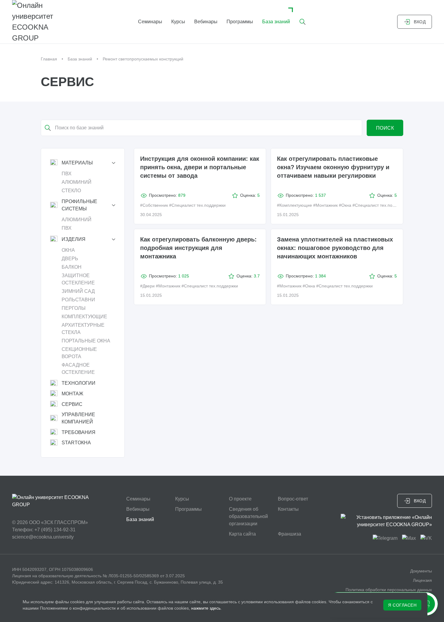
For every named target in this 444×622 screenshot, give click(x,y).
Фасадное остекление (78, 368)
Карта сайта (242, 533)
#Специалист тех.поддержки (197, 205)
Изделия (73, 239)
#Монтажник (325, 205)
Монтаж (72, 393)
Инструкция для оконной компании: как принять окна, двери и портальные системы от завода (199, 167)
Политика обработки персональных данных (389, 589)
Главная (49, 59)
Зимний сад (78, 291)
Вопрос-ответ (293, 498)
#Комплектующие (294, 205)
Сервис (72, 404)
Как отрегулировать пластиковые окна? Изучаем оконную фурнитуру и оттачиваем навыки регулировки (333, 167)
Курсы (178, 21)
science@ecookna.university (43, 536)
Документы (421, 571)
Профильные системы (79, 205)
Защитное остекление (78, 279)
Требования (78, 432)
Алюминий (77, 182)
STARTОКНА (76, 442)
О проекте (240, 498)
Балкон (72, 267)
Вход (420, 21)
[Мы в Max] (409, 537)
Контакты (288, 509)
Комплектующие (84, 316)
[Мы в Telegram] (385, 537)
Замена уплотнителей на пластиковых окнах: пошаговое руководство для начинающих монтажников (335, 248)
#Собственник (154, 205)
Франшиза (289, 533)
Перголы (73, 308)
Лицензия (422, 580)
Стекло (71, 190)
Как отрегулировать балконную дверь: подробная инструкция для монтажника (198, 248)
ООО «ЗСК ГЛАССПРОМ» (58, 522)
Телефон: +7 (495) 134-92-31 (44, 529)
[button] (302, 22)
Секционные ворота (79, 353)
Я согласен (402, 605)
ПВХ (67, 173)
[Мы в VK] (426, 537)
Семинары (150, 21)
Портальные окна (86, 340)
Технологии (78, 383)
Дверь (70, 258)
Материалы (77, 162)
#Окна (345, 205)
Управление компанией (78, 418)
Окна (68, 250)
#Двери (147, 285)
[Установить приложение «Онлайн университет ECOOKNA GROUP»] (386, 521)
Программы (240, 21)
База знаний (276, 21)
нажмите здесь (205, 608)
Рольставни (78, 299)
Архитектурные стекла (83, 328)
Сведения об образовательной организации (248, 516)
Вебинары (205, 21)
